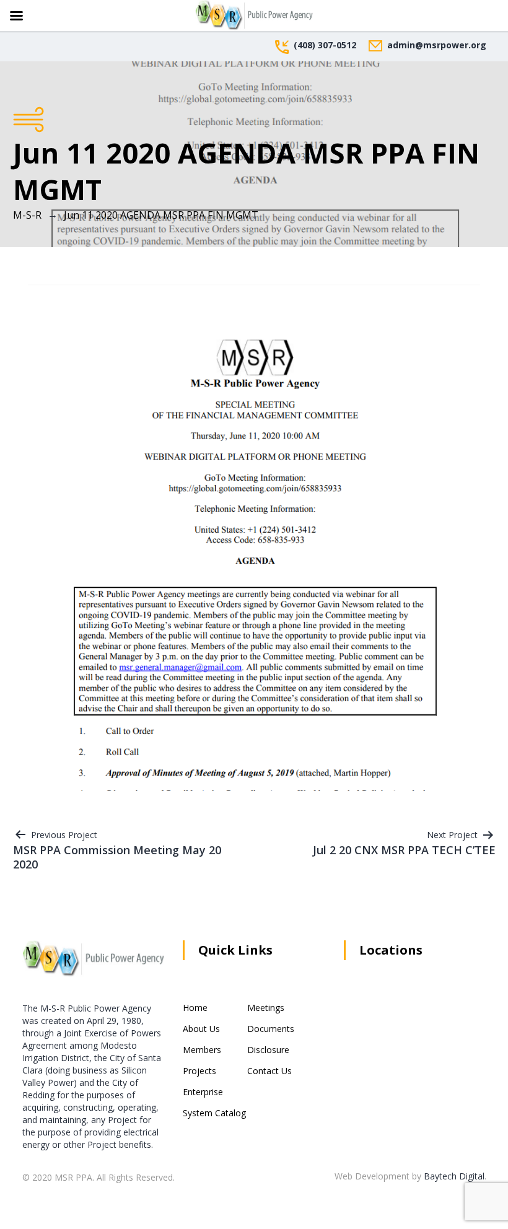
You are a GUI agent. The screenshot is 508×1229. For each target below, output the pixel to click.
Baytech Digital (454, 1176)
